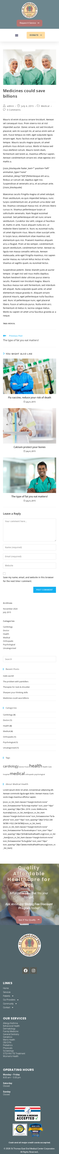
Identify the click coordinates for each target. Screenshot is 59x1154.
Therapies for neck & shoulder (16, 687)
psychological (39, 774)
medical (11, 323)
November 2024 (10, 608)
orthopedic (29, 774)
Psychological (9, 644)
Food (27, 767)
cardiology (11, 766)
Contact (6, 1007)
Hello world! (8, 676)
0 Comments (14, 109)
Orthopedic (8, 641)
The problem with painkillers (15, 681)
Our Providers (9, 1000)
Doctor (6, 630)
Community (8, 1003)
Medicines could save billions (16, 698)
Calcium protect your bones (30, 447)
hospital (6, 774)
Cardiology (8, 626)
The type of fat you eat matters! (29, 496)
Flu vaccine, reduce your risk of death (29, 397)
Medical (45, 106)
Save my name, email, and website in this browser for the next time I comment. (28, 579)
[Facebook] (25, 970)
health (35, 766)
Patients (6, 996)
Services (7, 992)
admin (10, 106)
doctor (21, 767)
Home (6, 988)
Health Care (47, 767)
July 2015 (7, 612)
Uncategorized (9, 648)
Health (6, 634)
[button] (16, 35)
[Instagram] (33, 970)
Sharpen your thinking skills (15, 692)
